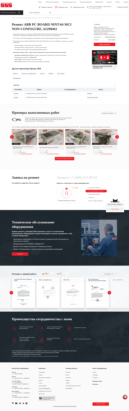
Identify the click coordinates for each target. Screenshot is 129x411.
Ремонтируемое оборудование (8, 12)
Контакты (117, 2)
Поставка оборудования (86, 2)
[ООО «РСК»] (72, 295)
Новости (41, 380)
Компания (109, 2)
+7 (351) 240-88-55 (18, 388)
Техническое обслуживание (52, 2)
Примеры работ (99, 2)
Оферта (68, 380)
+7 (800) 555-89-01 (122, 7)
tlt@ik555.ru (26, 397)
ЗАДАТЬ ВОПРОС (115, 209)
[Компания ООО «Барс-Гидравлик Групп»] (23, 295)
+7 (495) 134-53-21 (18, 378)
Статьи (40, 383)
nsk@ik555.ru (27, 392)
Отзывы (40, 375)
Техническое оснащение (45, 377)
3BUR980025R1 (17, 78)
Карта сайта (42, 393)
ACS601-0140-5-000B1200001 (29, 73)
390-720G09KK (60, 73)
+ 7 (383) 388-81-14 (18, 392)
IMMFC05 (15, 73)
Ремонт (40, 2)
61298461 (16, 93)
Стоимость (68, 377)
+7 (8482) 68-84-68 (18, 397)
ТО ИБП (68, 383)
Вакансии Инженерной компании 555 (48, 398)
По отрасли (95, 377)
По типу (94, 372)
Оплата (67, 375)
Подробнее (20, 253)
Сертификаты (69, 388)
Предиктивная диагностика (69, 2)
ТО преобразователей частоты (73, 385)
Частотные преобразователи (106, 153)
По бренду (95, 375)
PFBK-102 (42, 73)
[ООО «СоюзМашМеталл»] (48, 295)
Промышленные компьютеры (26, 153)
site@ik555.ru (26, 378)
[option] (24, 142)
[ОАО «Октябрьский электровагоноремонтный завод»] (97, 295)
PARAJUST (89, 93)
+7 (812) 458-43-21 (18, 382)
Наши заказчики (43, 385)
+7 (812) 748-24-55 (16, 384)
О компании (42, 372)
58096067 (51, 73)
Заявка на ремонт (100, 404)
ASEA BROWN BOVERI (92, 97)
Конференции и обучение (45, 391)
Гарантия (126, 2)
